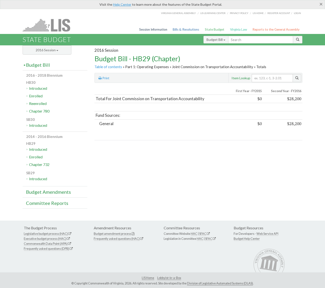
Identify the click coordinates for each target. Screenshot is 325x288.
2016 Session (46, 50)
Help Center (122, 4)
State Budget (214, 29)
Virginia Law (238, 29)
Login (297, 13)
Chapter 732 (39, 164)
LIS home (258, 13)
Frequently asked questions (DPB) (46, 248)
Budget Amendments (48, 192)
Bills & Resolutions (186, 29)
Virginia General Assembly (178, 13)
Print (105, 78)
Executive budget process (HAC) (45, 239)
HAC (194, 234)
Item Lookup (240, 78)
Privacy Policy (239, 13)
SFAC (202, 234)
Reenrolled (38, 103)
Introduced (38, 88)
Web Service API (267, 234)
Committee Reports (47, 203)
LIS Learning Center (213, 13)
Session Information (153, 29)
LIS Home (148, 278)
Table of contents (108, 67)
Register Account (278, 13)
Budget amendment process (112, 234)
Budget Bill (215, 40)
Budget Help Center (247, 239)
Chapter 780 (39, 111)
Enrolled (36, 96)
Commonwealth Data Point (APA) (46, 244)
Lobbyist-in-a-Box (169, 278)
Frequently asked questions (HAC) (117, 239)
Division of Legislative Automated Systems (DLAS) (220, 283)
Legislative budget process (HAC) (46, 234)
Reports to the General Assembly (276, 29)
